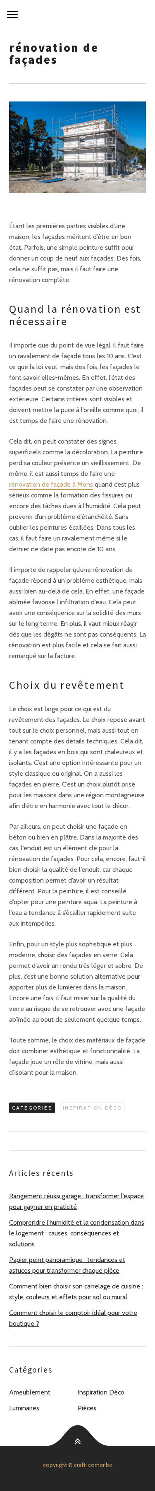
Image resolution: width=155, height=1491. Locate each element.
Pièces (87, 1408)
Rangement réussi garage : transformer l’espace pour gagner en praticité (76, 1201)
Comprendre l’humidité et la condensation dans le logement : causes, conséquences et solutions (76, 1233)
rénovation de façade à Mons (51, 484)
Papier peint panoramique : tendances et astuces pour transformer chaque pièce (67, 1265)
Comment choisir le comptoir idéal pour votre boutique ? (73, 1318)
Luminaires (24, 1408)
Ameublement (29, 1392)
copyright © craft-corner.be (77, 1465)
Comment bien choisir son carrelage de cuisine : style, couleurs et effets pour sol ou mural (76, 1291)
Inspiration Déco (92, 1108)
